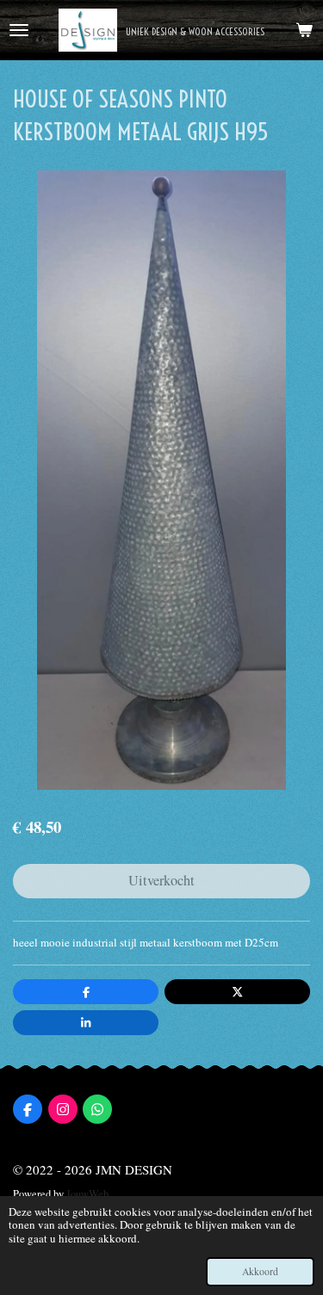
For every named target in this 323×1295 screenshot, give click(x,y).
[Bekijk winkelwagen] (304, 30)
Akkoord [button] (260, 1271)
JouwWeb (87, 1194)
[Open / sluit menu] (19, 30)
